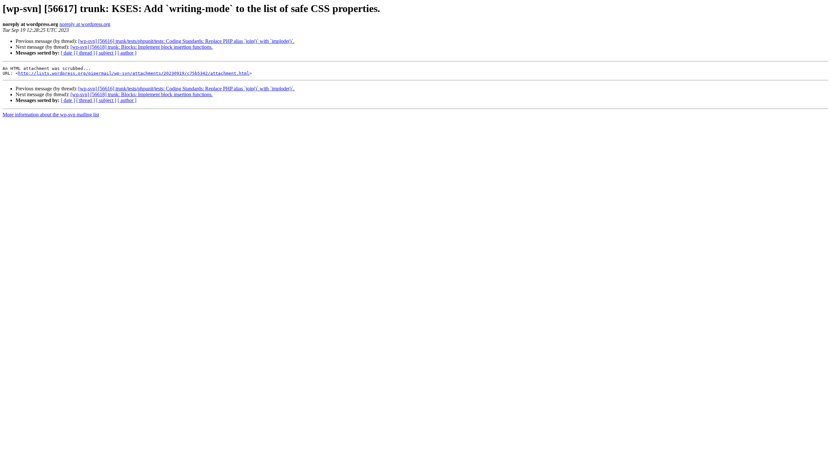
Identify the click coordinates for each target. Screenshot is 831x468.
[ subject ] (106, 53)
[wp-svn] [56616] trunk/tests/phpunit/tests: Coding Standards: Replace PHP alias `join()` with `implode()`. (186, 41)
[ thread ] (85, 53)
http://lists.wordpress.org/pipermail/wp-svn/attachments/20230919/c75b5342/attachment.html (133, 73)
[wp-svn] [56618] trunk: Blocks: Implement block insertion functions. (141, 47)
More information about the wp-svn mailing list (51, 114)
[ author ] (127, 53)
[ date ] (68, 53)
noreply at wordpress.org (84, 24)
